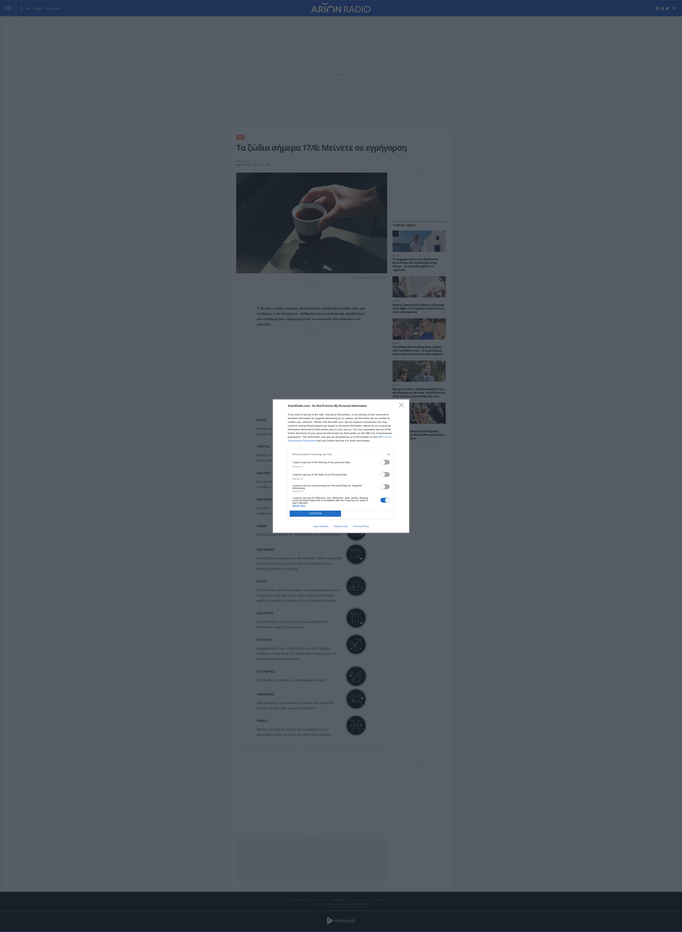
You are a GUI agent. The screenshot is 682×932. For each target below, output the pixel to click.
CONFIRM (315, 513)
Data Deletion (321, 526)
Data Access (341, 526)
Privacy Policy (361, 526)
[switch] (385, 462)
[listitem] (341, 454)
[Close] (402, 406)
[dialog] (341, 466)
